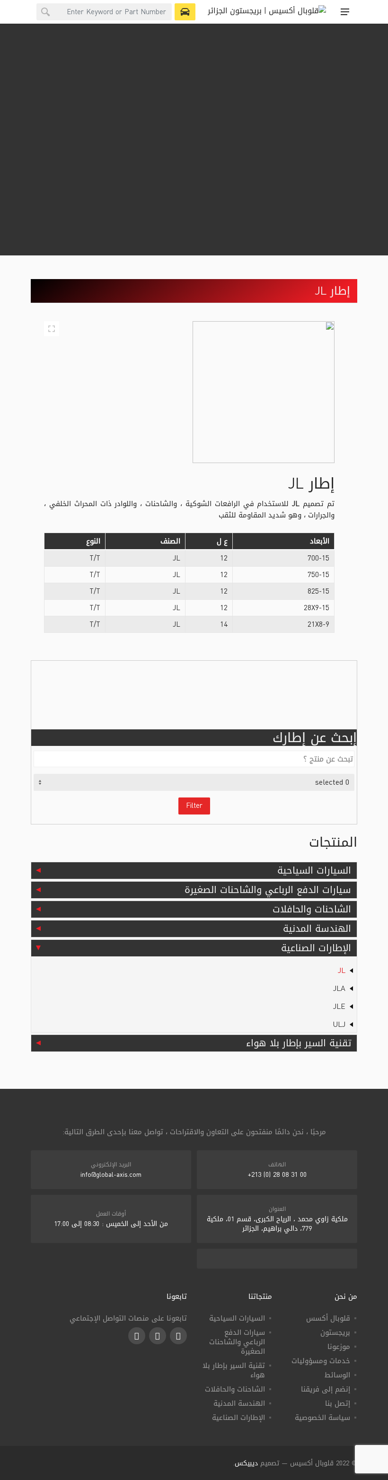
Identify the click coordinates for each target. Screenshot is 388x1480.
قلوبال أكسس (328, 1318)
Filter (194, 805)
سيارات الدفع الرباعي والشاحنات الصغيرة (268, 890)
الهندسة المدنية (317, 928)
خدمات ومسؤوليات (320, 1360)
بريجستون (335, 1332)
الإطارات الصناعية (316, 948)
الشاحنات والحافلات (312, 909)
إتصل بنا (337, 1403)
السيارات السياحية (314, 870)
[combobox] (104, 11)
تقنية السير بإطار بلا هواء (298, 1043)
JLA (339, 988)
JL (341, 970)
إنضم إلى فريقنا (325, 1389)
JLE (339, 1006)
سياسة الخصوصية (322, 1417)
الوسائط (337, 1375)
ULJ (339, 1024)
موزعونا (338, 1346)
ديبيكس (246, 1463)
